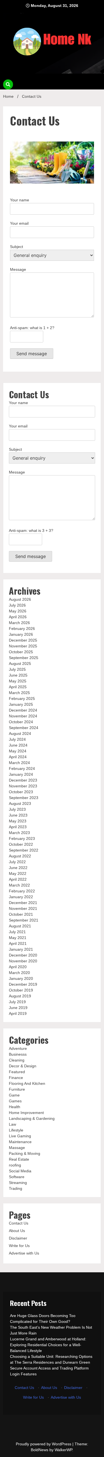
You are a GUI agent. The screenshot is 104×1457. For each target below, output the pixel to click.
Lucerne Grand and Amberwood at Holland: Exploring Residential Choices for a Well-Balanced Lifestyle (48, 1345)
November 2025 (23, 646)
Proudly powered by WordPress (44, 1444)
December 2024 (23, 710)
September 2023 (23, 797)
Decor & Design (22, 1066)
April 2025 (18, 687)
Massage (17, 1147)
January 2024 (21, 774)
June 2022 (18, 867)
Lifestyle (16, 1130)
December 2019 (23, 984)
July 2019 (17, 1002)
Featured (17, 1072)
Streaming (18, 1182)
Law (12, 1124)
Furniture (17, 1089)
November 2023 (23, 786)
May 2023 (17, 821)
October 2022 (21, 844)
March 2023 (19, 832)
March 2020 (19, 972)
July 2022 (17, 862)
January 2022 (21, 897)
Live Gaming (20, 1136)
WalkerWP (63, 1450)
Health (14, 1107)
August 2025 (20, 663)
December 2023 (23, 780)
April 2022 (18, 879)
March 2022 (19, 885)
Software (16, 1177)
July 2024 (17, 739)
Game (14, 1095)
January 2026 (21, 634)
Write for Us (19, 1245)
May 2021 (17, 937)
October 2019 (21, 990)
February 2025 (22, 698)
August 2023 (20, 803)
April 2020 (18, 967)
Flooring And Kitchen (27, 1083)
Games (15, 1101)
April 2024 (18, 757)
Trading (15, 1188)
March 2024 (19, 762)
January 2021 (21, 949)
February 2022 (22, 891)
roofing (15, 1165)
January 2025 (21, 704)
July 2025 (17, 669)
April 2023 (18, 827)
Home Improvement (26, 1112)
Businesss (18, 1054)
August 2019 (20, 996)
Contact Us (18, 1223)
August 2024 (20, 733)
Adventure (18, 1048)
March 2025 (19, 692)
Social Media (20, 1171)
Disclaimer (18, 1238)
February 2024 (22, 768)
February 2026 (22, 628)
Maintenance (20, 1142)
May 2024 (17, 751)
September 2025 (23, 657)
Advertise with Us (24, 1253)
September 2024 (23, 727)
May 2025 (17, 681)
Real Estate (19, 1159)
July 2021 (17, 932)
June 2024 (18, 745)
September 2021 (23, 920)
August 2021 (20, 926)
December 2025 (23, 640)
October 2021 (21, 914)
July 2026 (17, 605)
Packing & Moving (24, 1153)
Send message (31, 353)
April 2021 (18, 943)
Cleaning (16, 1060)
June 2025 (18, 675)
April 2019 (18, 1013)
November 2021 (23, 908)
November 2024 (23, 716)
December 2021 (23, 902)
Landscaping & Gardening (32, 1118)
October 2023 (21, 792)
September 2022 (23, 850)
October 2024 (21, 722)
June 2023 (18, 815)
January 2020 (21, 978)
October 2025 (21, 652)
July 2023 (17, 809)
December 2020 (23, 955)
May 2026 (17, 611)
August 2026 (20, 599)
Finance (16, 1077)
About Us (17, 1230)
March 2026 (19, 622)
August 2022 (20, 856)
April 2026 (18, 617)
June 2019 (18, 1007)
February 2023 (22, 838)
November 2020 (23, 961)
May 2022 (17, 873)
